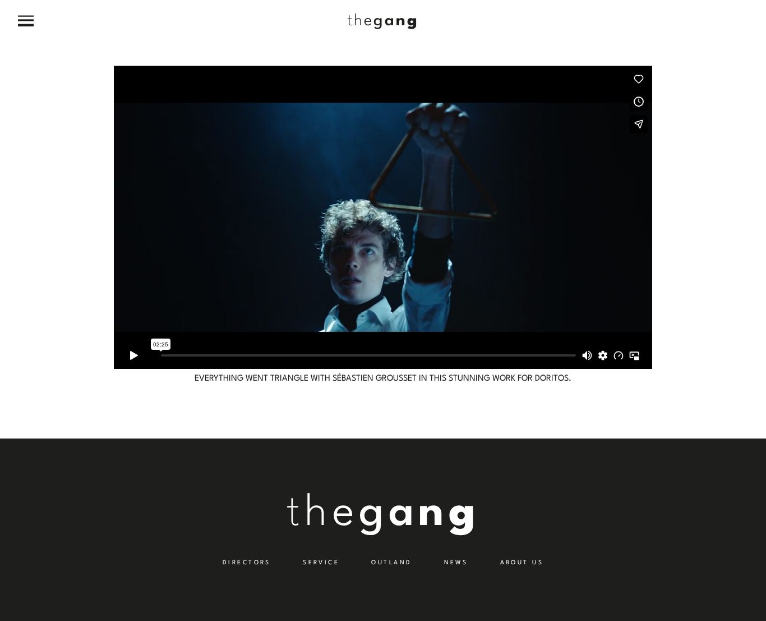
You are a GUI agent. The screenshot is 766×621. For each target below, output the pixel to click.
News (456, 563)
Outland (391, 563)
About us (521, 563)
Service (321, 563)
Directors (247, 563)
